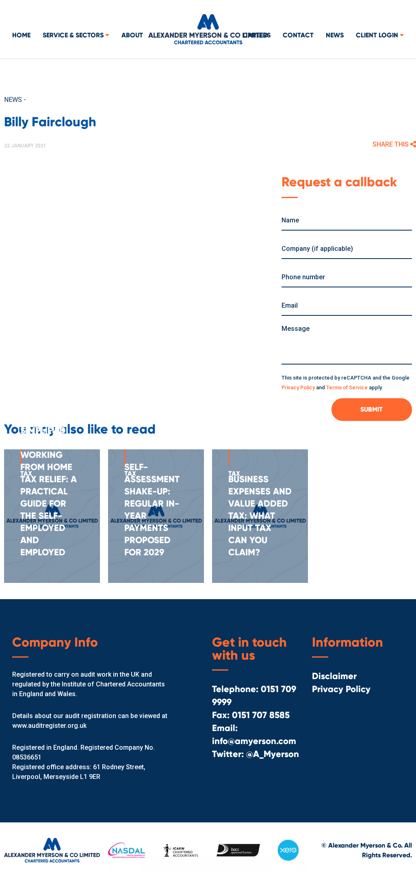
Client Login (378, 35)
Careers (257, 35)
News (335, 35)
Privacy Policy (298, 387)
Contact (298, 35)
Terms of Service (347, 387)
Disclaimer (334, 676)
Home (21, 35)
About (132, 35)
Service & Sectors (74, 35)
